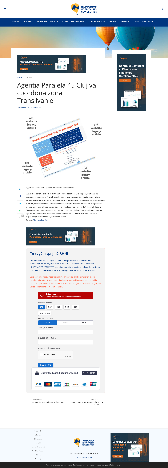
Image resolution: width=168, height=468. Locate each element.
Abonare (28, 21)
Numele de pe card (47, 338)
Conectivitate (148, 21)
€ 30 (58, 307)
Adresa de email (45, 328)
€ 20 (50, 307)
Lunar (65, 323)
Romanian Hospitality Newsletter (30, 107)
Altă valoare (45, 313)
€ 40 (67, 307)
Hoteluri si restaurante (73, 21)
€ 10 (41, 307)
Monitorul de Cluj (40, 220)
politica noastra (88, 465)
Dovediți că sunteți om (49, 348)
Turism (136, 21)
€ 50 (75, 307)
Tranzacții (124, 21)
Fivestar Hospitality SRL (84, 457)
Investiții (54, 21)
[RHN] (84, 9)
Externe (112, 21)
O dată (47, 323)
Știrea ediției (41, 21)
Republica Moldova (96, 21)
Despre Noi (15, 21)
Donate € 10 (46, 365)
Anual (84, 323)
